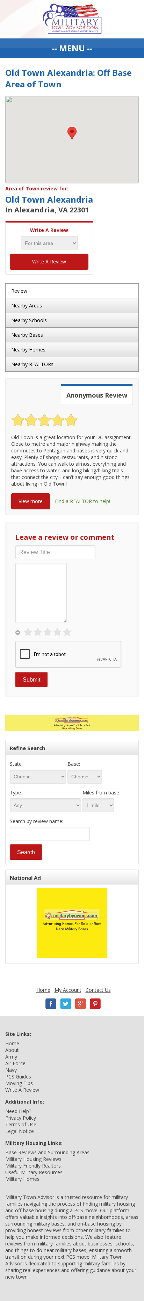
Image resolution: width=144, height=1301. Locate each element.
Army (11, 1056)
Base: (73, 764)
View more (31, 501)
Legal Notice (19, 1131)
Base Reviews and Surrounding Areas (47, 1152)
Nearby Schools (29, 320)
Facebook (51, 1003)
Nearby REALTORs (32, 364)
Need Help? (18, 1111)
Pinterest (95, 1003)
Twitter (65, 1003)
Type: (16, 792)
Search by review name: (36, 821)
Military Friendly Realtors (33, 1165)
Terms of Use (20, 1124)
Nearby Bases (27, 335)
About (12, 1050)
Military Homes (22, 1179)
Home (43, 990)
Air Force (15, 1063)
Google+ (80, 1003)
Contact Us (98, 990)
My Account (68, 990)
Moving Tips (19, 1083)
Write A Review (49, 261)
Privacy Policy (20, 1117)
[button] (72, 133)
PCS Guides (18, 1076)
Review (19, 291)
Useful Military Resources (34, 1172)
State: (16, 764)
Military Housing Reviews (33, 1159)
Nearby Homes (28, 349)
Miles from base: (101, 792)
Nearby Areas (26, 305)
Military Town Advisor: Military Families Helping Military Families (72, 19)
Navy (11, 1070)
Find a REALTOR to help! (82, 501)
